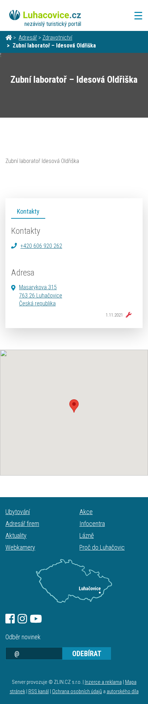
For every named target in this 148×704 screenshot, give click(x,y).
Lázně (86, 535)
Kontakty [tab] (28, 211)
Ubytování (17, 511)
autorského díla (123, 692)
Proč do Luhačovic (102, 547)
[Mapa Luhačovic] (74, 581)
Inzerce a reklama (103, 682)
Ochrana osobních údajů (77, 692)
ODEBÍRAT (86, 653)
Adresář (28, 37)
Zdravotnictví (57, 37)
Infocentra (92, 523)
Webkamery (20, 547)
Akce (86, 511)
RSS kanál (38, 692)
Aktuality (16, 535)
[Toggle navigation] (136, 15)
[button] (74, 405)
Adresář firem (22, 523)
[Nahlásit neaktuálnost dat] (127, 315)
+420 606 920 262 (41, 245)
